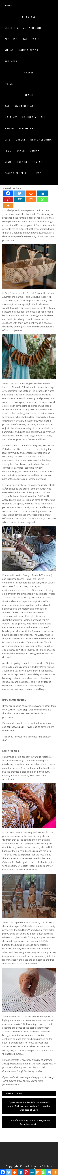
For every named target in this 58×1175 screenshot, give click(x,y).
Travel (29, 72)
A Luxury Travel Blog (17, 709)
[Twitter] (19, 193)
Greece (21, 139)
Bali (8, 106)
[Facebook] (8, 193)
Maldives (11, 117)
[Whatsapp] (42, 199)
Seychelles (27, 128)
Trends (22, 162)
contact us (14, 1084)
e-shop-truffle (16, 173)
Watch (37, 39)
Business (11, 61)
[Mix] (31, 199)
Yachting (11, 39)
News (8, 162)
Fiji (43, 117)
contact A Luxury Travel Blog (22, 726)
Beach (29, 95)
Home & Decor (28, 50)
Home (8, 5)
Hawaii (9, 128)
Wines (21, 151)
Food (8, 151)
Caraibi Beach (25, 106)
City (8, 139)
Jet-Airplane (32, 28)
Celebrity (12, 28)
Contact (38, 162)
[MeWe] (19, 199)
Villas (9, 50)
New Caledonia (41, 139)
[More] (8, 205)
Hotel (9, 83)
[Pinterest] (8, 199)
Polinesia (29, 117)
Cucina (35, 151)
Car (25, 39)
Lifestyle (29, 16)
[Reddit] (31, 193)
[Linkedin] (42, 193)
